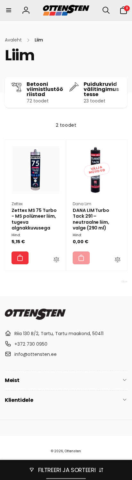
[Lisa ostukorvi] (20, 257)
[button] (9, 10)
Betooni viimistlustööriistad (45, 89)
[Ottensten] (35, 318)
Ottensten (73, 451)
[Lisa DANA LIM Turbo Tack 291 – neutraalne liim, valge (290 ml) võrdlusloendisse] (117, 260)
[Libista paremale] (120, 92)
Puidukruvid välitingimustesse (101, 89)
